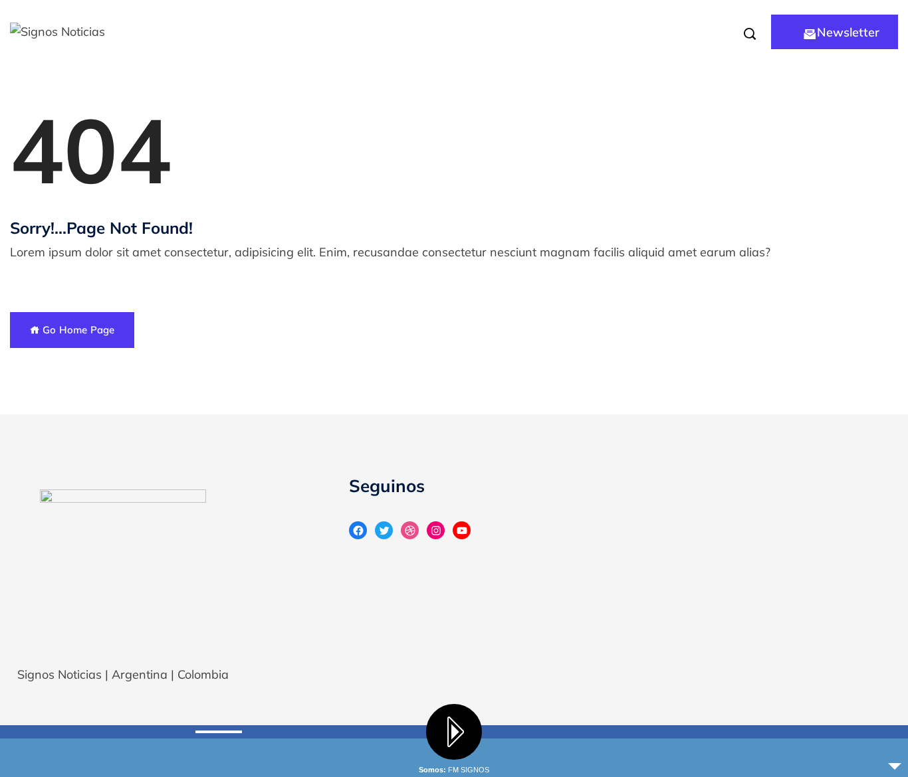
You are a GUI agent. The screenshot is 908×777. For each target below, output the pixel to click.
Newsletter (848, 32)
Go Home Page (77, 329)
